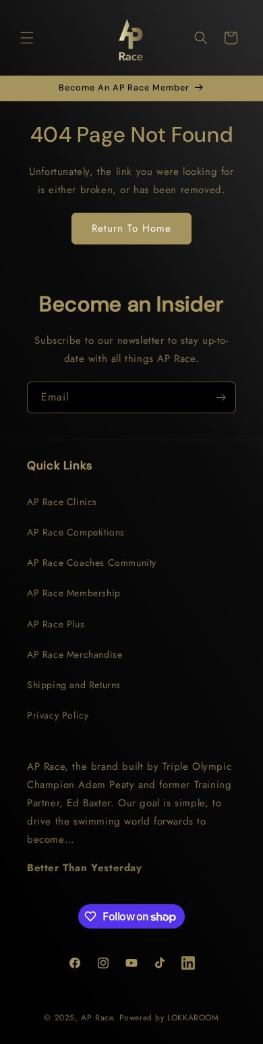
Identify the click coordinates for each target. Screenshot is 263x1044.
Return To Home (131, 228)
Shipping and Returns (74, 684)
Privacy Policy (57, 715)
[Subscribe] (220, 397)
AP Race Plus (55, 624)
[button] (27, 38)
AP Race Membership (74, 593)
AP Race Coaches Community (91, 562)
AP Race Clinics (62, 501)
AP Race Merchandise (74, 654)
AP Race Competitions (76, 532)
